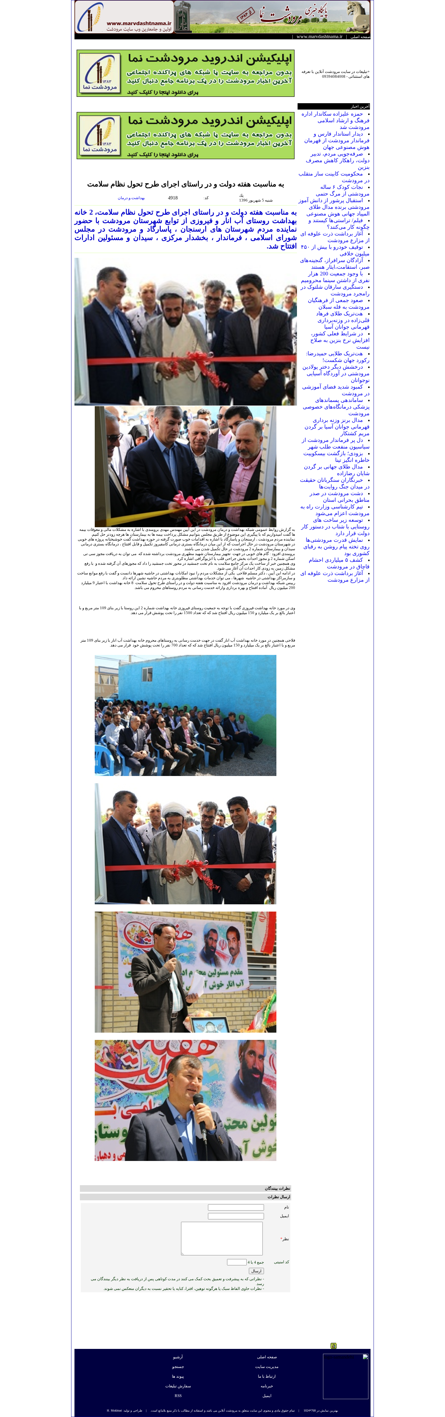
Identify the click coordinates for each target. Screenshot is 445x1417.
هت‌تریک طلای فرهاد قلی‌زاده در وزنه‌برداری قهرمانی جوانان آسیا (343, 320)
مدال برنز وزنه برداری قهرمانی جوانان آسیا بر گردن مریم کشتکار (337, 426)
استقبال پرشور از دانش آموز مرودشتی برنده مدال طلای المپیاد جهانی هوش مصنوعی (334, 207)
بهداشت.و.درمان (132, 198)
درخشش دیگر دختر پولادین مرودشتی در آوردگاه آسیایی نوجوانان (336, 373)
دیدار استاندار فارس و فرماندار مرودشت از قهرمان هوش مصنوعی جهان (337, 140)
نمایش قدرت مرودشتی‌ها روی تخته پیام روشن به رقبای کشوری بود (336, 546)
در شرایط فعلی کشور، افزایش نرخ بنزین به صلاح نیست (340, 340)
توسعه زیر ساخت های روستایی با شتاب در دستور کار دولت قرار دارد (335, 526)
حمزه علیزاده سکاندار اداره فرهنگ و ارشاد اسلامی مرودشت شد (336, 120)
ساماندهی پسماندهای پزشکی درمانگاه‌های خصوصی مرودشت (336, 406)
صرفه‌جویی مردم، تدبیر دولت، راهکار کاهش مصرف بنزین (338, 160)
